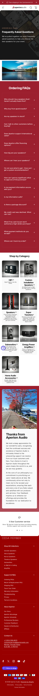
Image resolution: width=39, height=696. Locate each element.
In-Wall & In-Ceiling (10, 565)
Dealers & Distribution (11, 626)
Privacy (6, 597)
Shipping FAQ (8, 585)
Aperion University (10, 617)
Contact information (19, 687)
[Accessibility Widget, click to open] (3, 348)
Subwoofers (8, 562)
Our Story (7, 611)
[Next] (36, 2)
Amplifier (7, 568)
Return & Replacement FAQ (13, 582)
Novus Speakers (9, 556)
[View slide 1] (17, 530)
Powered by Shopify (27, 682)
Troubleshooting (9, 594)
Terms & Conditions (10, 600)
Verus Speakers (9, 553)
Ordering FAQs (9, 579)
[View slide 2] (19, 530)
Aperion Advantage (10, 614)
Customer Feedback (11, 623)
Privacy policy (18, 684)
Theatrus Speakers (10, 559)
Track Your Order (10, 588)
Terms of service (28, 684)
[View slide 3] (22, 530)
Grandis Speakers (10, 551)
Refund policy (10, 684)
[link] (12, 644)
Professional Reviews (11, 620)
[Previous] (3, 2)
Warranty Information (11, 591)
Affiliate (6, 629)
